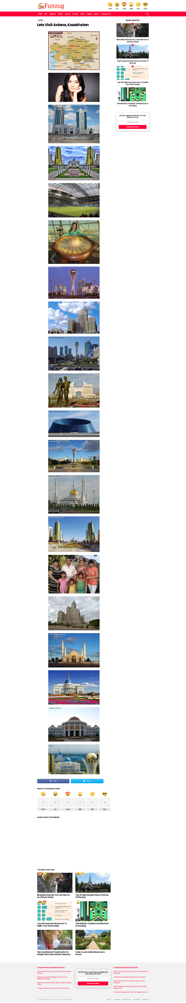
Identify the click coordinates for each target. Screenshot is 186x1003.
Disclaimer (136, 999)
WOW (82, 14)
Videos (89, 14)
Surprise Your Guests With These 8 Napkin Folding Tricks (54, 983)
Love (124, 9)
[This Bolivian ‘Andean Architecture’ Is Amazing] (93, 911)
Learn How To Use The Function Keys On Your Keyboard (129, 981)
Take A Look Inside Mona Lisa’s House (90, 953)
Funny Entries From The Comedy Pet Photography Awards (54, 972)
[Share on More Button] (107, 781)
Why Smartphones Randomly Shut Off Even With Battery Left (130, 987)
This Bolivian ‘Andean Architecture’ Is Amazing (92, 924)
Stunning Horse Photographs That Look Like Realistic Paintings (52, 978)
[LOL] (78, 874)
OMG (131, 9)
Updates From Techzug (126, 967)
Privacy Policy (126, 999)
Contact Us (105, 14)
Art (46, 14)
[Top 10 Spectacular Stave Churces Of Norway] (93, 883)
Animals (53, 14)
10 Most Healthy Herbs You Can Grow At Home (53, 988)
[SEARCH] (147, 14)
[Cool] (40, 902)
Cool (145, 9)
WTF (138, 9)
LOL (117, 9)
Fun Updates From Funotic (52, 967)
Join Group (116, 999)
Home (40, 14)
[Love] (40, 874)
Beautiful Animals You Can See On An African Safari (53, 896)
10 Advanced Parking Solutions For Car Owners (130, 977)
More (96, 14)
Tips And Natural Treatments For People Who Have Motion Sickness (53, 953)
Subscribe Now (132, 127)
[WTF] (83, 874)
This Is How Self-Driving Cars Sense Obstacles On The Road (131, 972)
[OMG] (44, 874)
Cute (110, 9)
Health (67, 14)
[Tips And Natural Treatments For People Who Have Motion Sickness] (54, 940)
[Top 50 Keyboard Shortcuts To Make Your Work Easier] (54, 911)
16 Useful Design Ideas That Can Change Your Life (131, 992)
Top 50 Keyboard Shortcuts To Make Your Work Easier (52, 924)
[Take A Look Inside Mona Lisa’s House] (93, 940)
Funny (60, 14)
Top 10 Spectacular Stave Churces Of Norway (92, 896)
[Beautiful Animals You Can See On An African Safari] (54, 883)
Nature (75, 14)
